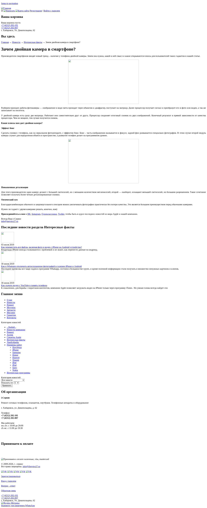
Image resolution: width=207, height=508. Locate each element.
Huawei (15, 357)
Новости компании (16, 329)
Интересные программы (18, 373)
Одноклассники (49, 214)
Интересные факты (33, 42)
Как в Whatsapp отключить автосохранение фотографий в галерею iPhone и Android (41, 266)
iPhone (15, 350)
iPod (14, 365)
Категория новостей (11, 377)
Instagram (36, 214)
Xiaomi (15, 360)
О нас (9, 300)
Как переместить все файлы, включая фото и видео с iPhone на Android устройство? (41, 247)
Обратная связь (8, 490)
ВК (29, 214)
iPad (14, 362)
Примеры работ (14, 345)
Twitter (61, 214)
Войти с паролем (52, 11)
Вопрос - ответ (8, 486)
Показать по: (7, 382)
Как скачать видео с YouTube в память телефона (24, 285)
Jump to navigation (9, 3)
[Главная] (6, 8)
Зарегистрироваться (10, 476)
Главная (5, 42)
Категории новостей (11, 322)
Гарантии (11, 315)
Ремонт (10, 305)
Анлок (10, 335)
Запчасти (11, 310)
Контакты (11, 317)
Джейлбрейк (13, 342)
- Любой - (11, 327)
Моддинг (11, 307)
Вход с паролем (8, 481)
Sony (14, 367)
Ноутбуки (17, 347)
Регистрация (36, 11)
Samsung (16, 352)
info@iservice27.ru (9, 221)
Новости (16, 42)
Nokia (15, 370)
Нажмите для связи (18, 505)
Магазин (11, 312)
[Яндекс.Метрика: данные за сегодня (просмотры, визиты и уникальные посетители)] (10, 503)
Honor (15, 355)
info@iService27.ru (31, 466)
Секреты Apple (14, 337)
